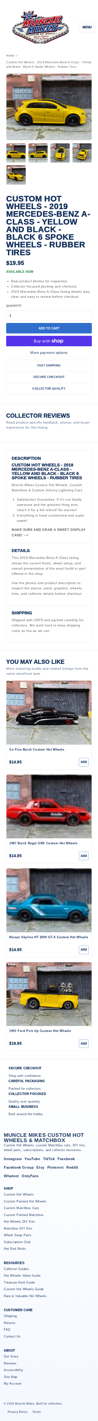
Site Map (10, 1377)
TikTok (49, 1159)
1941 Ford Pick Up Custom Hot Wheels (40, 1031)
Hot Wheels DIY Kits (19, 1221)
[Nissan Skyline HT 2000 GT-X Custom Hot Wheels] (49, 900)
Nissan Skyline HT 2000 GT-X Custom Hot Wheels (48, 937)
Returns (9, 1323)
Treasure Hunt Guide (19, 1282)
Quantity (14, 306)
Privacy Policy (18, 1412)
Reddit (72, 1167)
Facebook (66, 1159)
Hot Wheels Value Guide (22, 1275)
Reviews (10, 1363)
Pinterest (55, 1167)
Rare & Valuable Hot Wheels (25, 1296)
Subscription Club (17, 1242)
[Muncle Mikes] (40, 27)
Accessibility (13, 1370)
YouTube (32, 1159)
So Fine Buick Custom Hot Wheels (36, 749)
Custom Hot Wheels (19, 1194)
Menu (87, 27)
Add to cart (49, 328)
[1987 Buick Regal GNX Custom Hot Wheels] (49, 807)
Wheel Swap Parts (18, 1235)
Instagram (13, 1159)
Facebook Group (19, 1167)
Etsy (40, 1167)
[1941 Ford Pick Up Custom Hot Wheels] (49, 994)
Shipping (10, 1316)
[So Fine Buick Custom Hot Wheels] (49, 713)
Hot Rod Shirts (15, 1248)
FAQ (7, 1329)
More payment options (49, 353)
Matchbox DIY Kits (18, 1228)
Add (84, 762)
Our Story (11, 1356)
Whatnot (11, 1176)
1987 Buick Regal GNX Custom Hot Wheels (43, 843)
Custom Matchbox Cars (21, 1208)
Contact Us (12, 1336)
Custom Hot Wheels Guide (24, 1289)
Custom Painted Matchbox (24, 1215)
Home (10, 55)
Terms (36, 1412)
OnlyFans (30, 1176)
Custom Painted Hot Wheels (25, 1201)
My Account (13, 1383)
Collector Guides (16, 1269)
